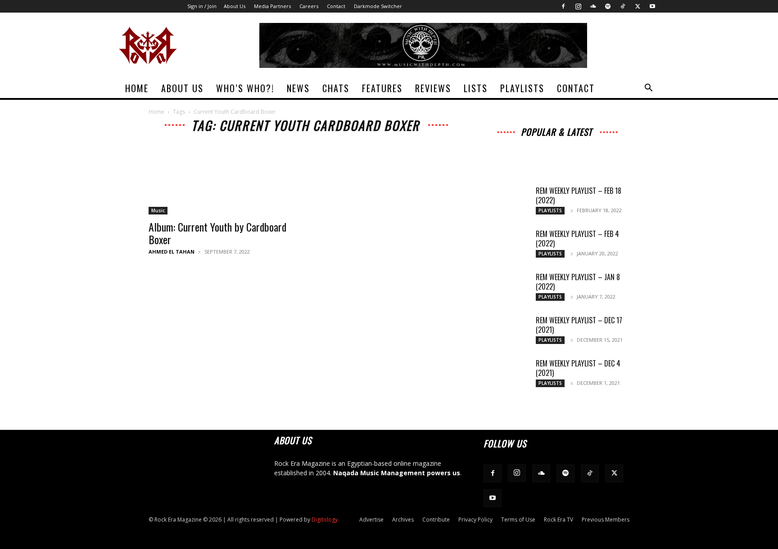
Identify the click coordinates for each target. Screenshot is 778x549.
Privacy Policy (475, 519)
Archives (523, 142)
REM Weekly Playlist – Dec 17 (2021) (579, 325)
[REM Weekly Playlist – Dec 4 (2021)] (506, 374)
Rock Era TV (558, 519)
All (498, 142)
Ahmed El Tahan (171, 251)
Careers (308, 6)
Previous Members (605, 519)
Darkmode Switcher (378, 6)
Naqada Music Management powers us (396, 473)
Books (513, 155)
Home (137, 88)
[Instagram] (578, 6)
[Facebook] (563, 6)
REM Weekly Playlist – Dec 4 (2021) (578, 368)
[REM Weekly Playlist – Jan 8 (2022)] (506, 288)
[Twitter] (637, 6)
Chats (335, 88)
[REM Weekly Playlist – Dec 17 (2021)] (506, 331)
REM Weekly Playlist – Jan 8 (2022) (578, 282)
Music (158, 210)
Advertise (371, 519)
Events (591, 148)
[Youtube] (652, 6)
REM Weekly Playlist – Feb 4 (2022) (577, 238)
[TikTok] (622, 6)
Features (382, 88)
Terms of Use (518, 519)
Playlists (522, 88)
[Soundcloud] (593, 6)
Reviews (433, 88)
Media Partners (272, 6)
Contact (336, 6)
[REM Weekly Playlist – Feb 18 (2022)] (506, 202)
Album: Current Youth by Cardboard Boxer (217, 233)
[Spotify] (608, 6)
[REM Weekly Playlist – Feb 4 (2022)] (506, 245)
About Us (234, 6)
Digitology (325, 519)
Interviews (559, 142)
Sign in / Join (202, 6)
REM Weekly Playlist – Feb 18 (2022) (578, 195)
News (298, 88)
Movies (562, 148)
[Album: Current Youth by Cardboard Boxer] (221, 178)
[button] (648, 89)
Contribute (436, 519)
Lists (476, 88)
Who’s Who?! (245, 88)
